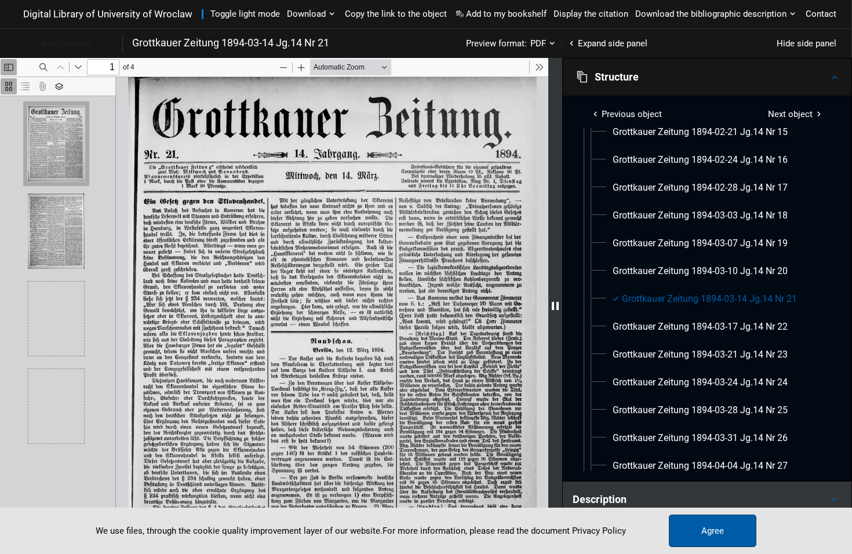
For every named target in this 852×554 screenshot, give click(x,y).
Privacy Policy (599, 531)
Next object (790, 114)
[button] (707, 77)
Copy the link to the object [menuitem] (396, 14)
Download (306, 14)
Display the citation (591, 14)
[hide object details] (555, 306)
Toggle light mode (245, 14)
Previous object (632, 114)
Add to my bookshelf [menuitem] (506, 14)
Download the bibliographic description (711, 14)
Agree (712, 531)
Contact (821, 14)
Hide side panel (806, 43)
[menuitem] (700, 132)
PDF (538, 43)
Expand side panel (612, 43)
